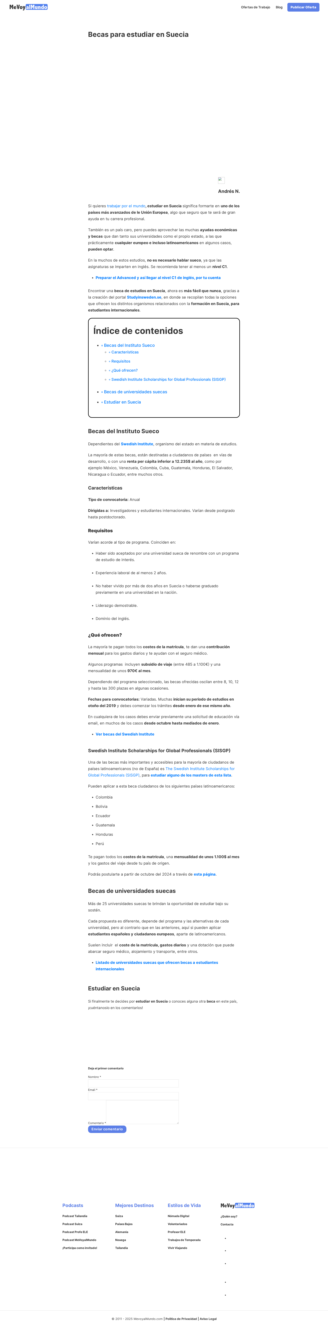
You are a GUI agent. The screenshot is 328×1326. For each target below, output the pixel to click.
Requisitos (120, 361)
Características (125, 352)
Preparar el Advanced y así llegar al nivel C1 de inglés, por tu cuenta (158, 277)
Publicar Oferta (303, 7)
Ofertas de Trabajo (255, 7)
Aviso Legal (208, 1319)
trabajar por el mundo (126, 206)
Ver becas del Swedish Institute (125, 734)
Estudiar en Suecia (122, 402)
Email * (93, 1090)
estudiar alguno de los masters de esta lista (191, 775)
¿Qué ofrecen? (124, 370)
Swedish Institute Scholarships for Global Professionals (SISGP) (168, 379)
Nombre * (94, 1077)
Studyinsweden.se (144, 297)
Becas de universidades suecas (135, 391)
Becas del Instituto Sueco (129, 345)
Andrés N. (229, 191)
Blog (279, 7)
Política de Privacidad (181, 1319)
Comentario (97, 1123)
